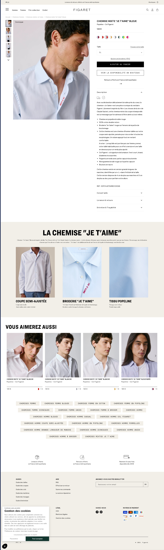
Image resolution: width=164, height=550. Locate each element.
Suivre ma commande (63, 489)
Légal (58, 508)
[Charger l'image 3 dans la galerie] (8, 38)
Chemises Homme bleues (45, 417)
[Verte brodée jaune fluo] (123, 37)
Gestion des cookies (63, 518)
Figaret (145, 542)
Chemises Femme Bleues (57, 403)
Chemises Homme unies (128, 430)
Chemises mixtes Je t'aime (100, 437)
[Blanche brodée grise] (115, 37)
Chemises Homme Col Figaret (115, 417)
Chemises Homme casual (79, 417)
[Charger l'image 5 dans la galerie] (8, 54)
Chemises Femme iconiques (36, 410)
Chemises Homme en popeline (87, 423)
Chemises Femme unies (70, 410)
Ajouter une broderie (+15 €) (120, 59)
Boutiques (152, 2)
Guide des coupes (22, 486)
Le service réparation (63, 493)
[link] (82, 2)
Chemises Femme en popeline (129, 403)
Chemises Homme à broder (63, 437)
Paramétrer (14, 539)
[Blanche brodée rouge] (102, 37)
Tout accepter (37, 539)
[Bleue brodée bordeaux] (98, 37)
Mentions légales (61, 514)
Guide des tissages (22, 497)
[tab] (119, 83)
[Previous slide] (18, 69)
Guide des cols (21, 489)
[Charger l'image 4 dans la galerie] (8, 46)
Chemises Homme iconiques (94, 430)
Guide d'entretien (22, 501)
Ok (145, 484)
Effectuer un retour (63, 486)
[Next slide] (8, 60)
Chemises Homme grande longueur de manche (47, 430)
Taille (99, 47)
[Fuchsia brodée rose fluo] (128, 37)
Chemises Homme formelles (125, 423)
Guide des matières (22, 493)
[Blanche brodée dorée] (111, 37)
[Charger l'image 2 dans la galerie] (8, 31)
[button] (7, 9)
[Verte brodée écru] (119, 37)
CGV (57, 511)
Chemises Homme (134, 410)
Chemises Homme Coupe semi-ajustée (43, 423)
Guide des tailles (21, 482)
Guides (18, 479)
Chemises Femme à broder (103, 410)
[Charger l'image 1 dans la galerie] (8, 23)
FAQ (57, 482)
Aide (57, 479)
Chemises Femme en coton (91, 403)
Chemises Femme (28, 403)
